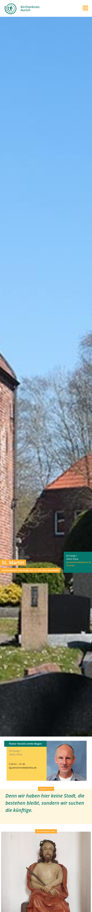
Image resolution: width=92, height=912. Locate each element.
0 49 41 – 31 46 (17, 764)
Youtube (70, 565)
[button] (46, 789)
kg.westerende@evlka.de (78, 562)
